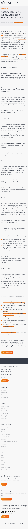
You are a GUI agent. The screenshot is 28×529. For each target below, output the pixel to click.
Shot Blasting (4, 408)
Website (5, 516)
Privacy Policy (18, 526)
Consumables (4, 413)
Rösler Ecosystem (6, 427)
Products (4, 403)
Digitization (4, 439)
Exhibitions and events (7, 465)
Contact (5, 380)
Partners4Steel (5, 446)
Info (2, 452)
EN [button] (18, 3)
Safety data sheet (5, 467)
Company (3, 390)
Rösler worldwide (5, 395)
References (4, 444)
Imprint (12, 526)
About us (4, 387)
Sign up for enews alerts (7, 332)
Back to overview (18, 22)
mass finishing (15, 41)
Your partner (6, 424)
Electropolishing (5, 411)
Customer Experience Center (9, 441)
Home (8, 526)
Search (3, 455)
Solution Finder (5, 418)
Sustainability (4, 397)
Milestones (4, 392)
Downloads (4, 470)
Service (3, 429)
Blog (2, 460)
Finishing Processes (6, 416)
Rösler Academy (5, 437)
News (2, 457)
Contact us (13, 283)
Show (4, 484)
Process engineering (6, 434)
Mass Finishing (5, 406)
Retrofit (3, 432)
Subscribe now (6, 499)
